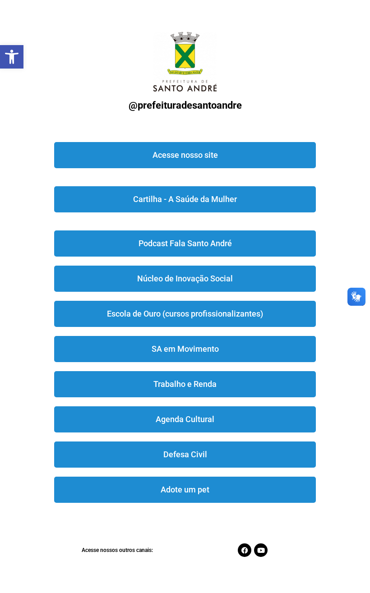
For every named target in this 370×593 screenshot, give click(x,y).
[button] (11, 57)
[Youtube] (261, 550)
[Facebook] (244, 550)
